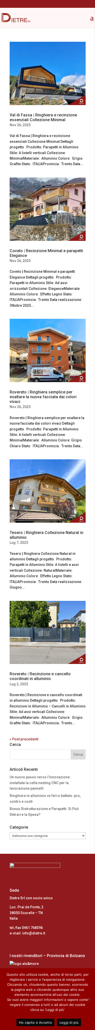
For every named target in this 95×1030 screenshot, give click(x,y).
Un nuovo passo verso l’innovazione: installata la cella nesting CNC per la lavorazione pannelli (40, 782)
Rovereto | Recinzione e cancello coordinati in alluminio (40, 676)
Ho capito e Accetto (35, 1022)
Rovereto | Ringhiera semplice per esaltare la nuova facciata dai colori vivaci (43, 397)
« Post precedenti (24, 739)
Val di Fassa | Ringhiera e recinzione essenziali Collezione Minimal (43, 117)
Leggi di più (69, 1022)
